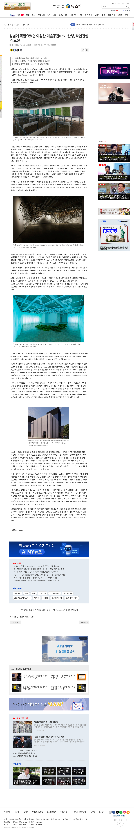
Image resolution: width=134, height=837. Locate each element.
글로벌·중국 (63, 15)
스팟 (102, 141)
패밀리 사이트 (117, 820)
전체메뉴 (6, 15)
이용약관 (92, 812)
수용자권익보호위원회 (79, 812)
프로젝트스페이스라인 (22, 598)
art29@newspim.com (19, 530)
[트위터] (117, 812)
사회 (54, 15)
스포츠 (120, 15)
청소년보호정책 (51, 812)
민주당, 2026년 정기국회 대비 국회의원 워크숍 (79, 781)
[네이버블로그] (120, 812)
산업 (80, 15)
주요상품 (16, 812)
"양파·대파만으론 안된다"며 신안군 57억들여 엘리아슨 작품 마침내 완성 (39, 575)
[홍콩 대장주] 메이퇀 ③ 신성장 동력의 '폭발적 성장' (35, 688)
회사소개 (7, 812)
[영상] (114, 152)
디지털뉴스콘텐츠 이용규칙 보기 (23, 617)
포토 (27, 15)
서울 (33, 593)
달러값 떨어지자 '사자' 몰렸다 (46, 722)
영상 (19, 15)
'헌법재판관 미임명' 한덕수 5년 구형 (49, 737)
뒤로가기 (16, 622)
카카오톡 (11, 50)
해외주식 (115, 11)
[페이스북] (113, 812)
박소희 (45, 598)
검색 (128, 7)
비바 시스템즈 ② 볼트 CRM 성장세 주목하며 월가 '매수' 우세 (63, 677)
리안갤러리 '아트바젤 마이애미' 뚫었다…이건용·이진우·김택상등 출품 (39, 569)
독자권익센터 (64, 812)
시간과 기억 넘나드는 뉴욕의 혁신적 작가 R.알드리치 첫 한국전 (36, 572)
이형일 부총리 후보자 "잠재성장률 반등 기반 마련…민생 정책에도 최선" (100, 24)
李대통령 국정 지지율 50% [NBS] (25, 756)
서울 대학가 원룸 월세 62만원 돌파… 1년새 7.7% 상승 (63, 771)
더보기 (127, 24)
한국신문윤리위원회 (119, 816)
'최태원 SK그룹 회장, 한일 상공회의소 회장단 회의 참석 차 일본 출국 (25, 782)
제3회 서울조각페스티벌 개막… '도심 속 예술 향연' (48, 771)
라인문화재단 (54, 593)
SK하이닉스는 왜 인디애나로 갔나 (25, 750)
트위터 (17, 50)
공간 (26, 593)
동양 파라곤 (68, 593)
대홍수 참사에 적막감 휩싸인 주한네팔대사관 (49, 781)
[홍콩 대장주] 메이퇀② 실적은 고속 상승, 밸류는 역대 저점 (63, 688)
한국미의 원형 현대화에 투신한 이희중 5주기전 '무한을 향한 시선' (37, 580)
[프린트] (87, 50)
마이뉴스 (126, 11)
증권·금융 (88, 15)
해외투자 (73, 15)
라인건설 (42, 593)
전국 (103, 15)
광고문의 (101, 812)
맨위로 (83, 622)
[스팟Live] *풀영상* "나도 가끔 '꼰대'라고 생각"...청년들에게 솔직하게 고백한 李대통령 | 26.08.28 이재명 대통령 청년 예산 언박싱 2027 (114, 158)
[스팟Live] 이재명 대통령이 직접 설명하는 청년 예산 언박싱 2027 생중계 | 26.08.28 (113, 197)
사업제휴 (25, 812)
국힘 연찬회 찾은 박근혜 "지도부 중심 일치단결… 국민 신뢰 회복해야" (64, 781)
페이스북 (14, 50)
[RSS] (128, 812)
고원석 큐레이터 (71, 598)
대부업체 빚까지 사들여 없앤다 (24, 753)
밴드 (21, 50)
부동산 (97, 15)
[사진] (22, 727)
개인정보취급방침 (37, 812)
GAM (127, 15)
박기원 (36, 598)
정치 (33, 15)
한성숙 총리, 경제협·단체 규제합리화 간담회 (78, 771)
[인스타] (124, 812)
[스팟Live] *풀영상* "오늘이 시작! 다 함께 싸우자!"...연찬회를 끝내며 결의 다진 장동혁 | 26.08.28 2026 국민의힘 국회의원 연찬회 (114, 177)
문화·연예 (111, 15)
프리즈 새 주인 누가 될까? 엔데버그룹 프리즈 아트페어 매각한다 (36, 578)
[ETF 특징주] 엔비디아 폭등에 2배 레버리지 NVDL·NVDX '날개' (35, 677)
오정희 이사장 (57, 598)
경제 (49, 15)
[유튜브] (110, 812)
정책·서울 (41, 15)
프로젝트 (17, 593)
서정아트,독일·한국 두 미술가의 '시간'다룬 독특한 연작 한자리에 (37, 566)
